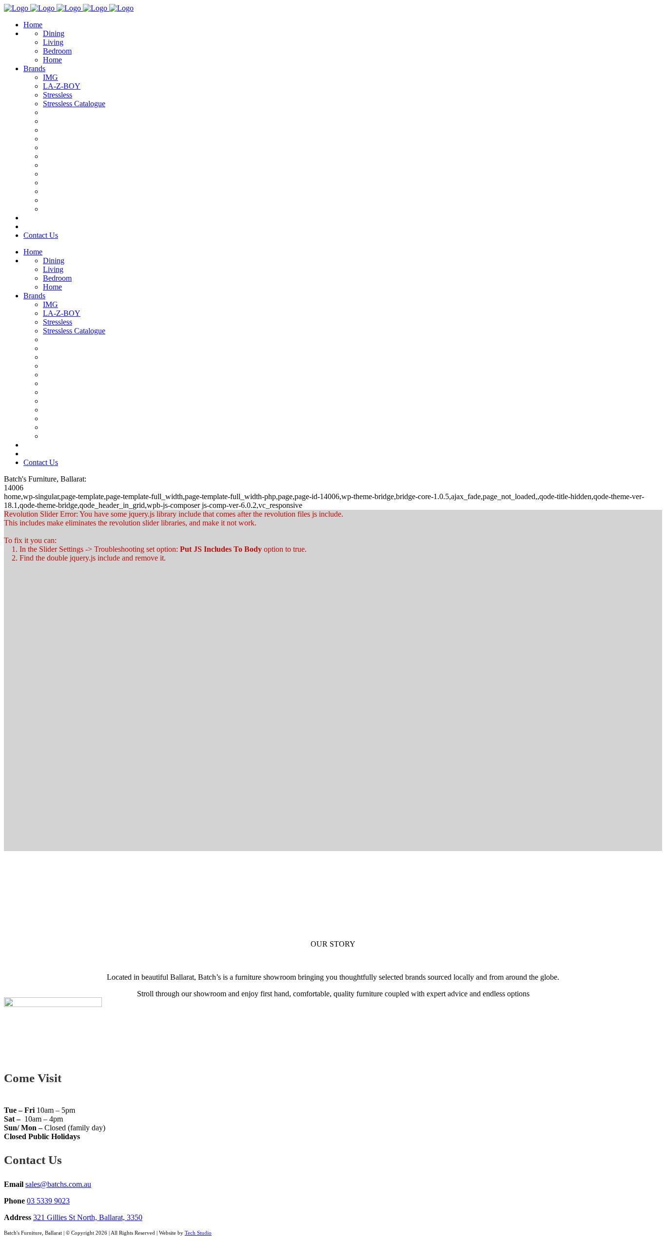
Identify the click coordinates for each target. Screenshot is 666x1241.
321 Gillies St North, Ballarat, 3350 (87, 1217)
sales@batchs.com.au (58, 1184)
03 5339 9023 (48, 1201)
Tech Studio (198, 1233)
